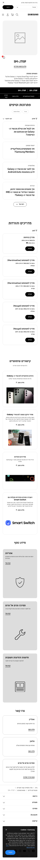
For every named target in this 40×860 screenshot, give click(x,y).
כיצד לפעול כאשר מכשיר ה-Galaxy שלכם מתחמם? (20, 81)
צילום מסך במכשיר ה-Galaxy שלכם (25, 79)
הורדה (30, 248)
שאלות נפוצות (17, 111)
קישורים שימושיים (28, 96)
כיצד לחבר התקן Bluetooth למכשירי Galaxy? (22, 83)
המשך (8, 7)
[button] (20, 130)
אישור (10, 852)
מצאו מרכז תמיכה (29, 777)
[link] (4, 57)
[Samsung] (33, 14)
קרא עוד (7, 563)
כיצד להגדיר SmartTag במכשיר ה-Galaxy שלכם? (20, 77)
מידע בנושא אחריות (20, 66)
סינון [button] (33, 119)
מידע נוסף (15, 96)
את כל (25, 111)
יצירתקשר (6, 96)
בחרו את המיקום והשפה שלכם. (29, 2)
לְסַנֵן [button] (33, 231)
